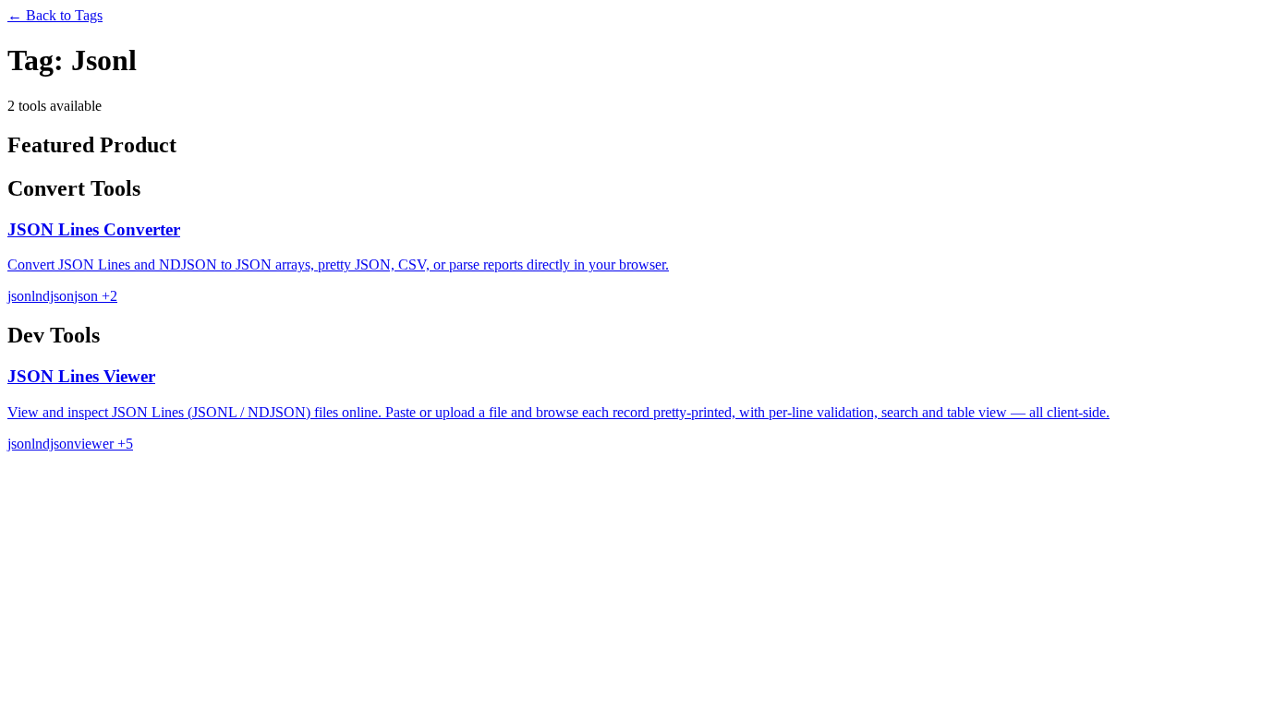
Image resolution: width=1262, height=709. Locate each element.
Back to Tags (55, 15)
